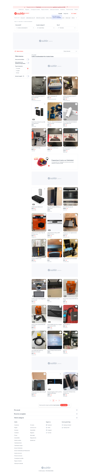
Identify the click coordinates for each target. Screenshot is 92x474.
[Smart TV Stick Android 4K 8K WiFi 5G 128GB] (39, 317)
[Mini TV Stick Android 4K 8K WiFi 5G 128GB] (70, 291)
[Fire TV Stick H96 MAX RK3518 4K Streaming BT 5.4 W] (70, 114)
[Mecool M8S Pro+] (70, 317)
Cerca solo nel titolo (19, 59)
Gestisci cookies (17, 440)
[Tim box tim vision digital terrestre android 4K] (70, 225)
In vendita (18, 68)
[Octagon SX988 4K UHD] (39, 250)
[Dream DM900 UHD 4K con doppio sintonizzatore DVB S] (54, 317)
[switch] (27, 59)
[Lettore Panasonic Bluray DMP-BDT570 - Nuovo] (54, 225)
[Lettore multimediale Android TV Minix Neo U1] (70, 88)
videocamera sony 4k (30, 17)
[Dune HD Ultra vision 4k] (70, 199)
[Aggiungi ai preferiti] (45, 78)
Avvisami (65, 405)
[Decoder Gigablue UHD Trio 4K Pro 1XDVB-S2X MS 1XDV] (54, 384)
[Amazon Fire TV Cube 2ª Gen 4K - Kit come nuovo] (39, 225)
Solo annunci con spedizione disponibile (20, 63)
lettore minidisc (49, 17)
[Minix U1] (70, 343)
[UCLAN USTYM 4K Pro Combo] (54, 291)
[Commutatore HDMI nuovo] (54, 140)
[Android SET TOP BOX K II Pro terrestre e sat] (70, 384)
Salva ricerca (20, 51)
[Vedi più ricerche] (76, 18)
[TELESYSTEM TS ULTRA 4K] (54, 250)
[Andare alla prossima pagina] (59, 400)
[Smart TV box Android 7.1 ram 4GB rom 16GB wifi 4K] (39, 114)
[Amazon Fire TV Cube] (39, 140)
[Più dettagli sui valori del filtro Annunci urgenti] (23, 76)
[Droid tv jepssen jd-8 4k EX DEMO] (70, 250)
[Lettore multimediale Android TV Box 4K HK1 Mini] (39, 88)
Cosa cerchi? (18, 25)
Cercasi (17, 72)
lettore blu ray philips (40, 17)
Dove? (58, 25)
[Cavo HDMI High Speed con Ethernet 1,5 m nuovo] (39, 343)
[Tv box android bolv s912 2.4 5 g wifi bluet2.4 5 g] (39, 384)
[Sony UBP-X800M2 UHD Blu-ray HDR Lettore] (54, 199)
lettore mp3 (68, 17)
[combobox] (25, 27)
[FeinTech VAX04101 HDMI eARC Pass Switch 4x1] (70, 140)
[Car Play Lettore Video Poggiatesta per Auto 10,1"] (39, 291)
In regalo (18, 70)
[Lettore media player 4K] (54, 88)
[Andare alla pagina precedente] (50, 400)
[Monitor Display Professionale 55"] (54, 343)
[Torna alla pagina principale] (22, 13)
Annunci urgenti (18, 76)
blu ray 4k (23, 17)
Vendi (74, 13)
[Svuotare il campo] (33, 27)
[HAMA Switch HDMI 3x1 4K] (39, 199)
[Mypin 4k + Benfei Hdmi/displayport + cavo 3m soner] (54, 114)
